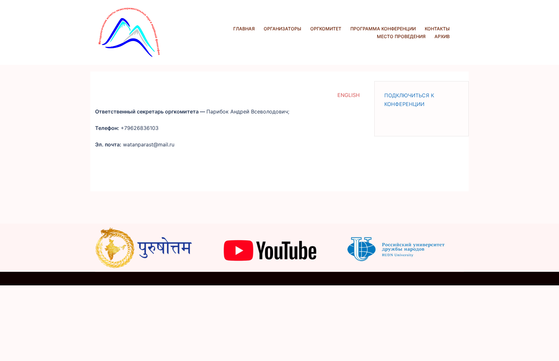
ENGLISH (348, 95)
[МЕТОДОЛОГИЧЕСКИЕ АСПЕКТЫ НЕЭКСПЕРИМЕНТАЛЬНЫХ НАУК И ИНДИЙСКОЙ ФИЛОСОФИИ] (129, 32)
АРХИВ (442, 36)
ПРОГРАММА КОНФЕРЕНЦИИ (383, 28)
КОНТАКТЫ (437, 28)
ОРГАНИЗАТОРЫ (282, 28)
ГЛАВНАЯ (244, 28)
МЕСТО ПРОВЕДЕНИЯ (401, 36)
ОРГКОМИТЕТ (325, 28)
